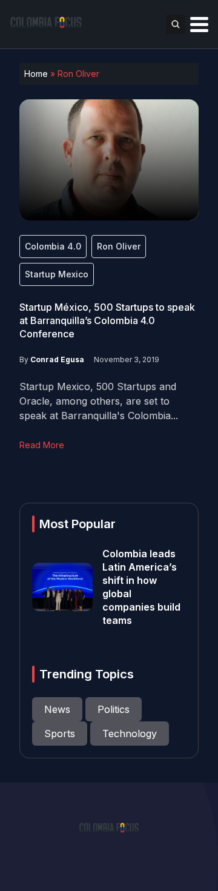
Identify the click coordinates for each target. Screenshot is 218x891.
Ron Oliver (118, 246)
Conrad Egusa (57, 359)
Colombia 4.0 (53, 246)
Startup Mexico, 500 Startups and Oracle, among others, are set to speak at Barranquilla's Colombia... (98, 401)
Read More (41, 445)
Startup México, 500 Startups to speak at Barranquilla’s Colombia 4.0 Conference (107, 320)
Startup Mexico (56, 274)
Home (36, 73)
